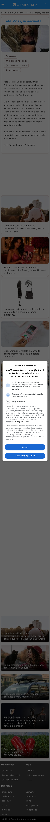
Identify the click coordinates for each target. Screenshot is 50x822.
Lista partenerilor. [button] (22, 422)
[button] (25, 402)
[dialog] (25, 411)
